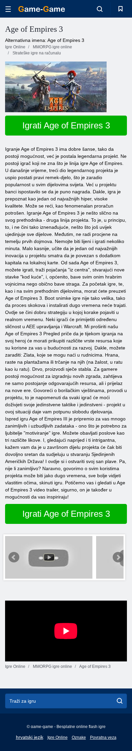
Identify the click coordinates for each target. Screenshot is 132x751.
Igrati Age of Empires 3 (66, 125)
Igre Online (57, 737)
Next (118, 557)
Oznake (79, 737)
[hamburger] (8, 9)
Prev (13, 557)
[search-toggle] (99, 8)
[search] (119, 701)
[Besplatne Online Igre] (41, 9)
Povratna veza (103, 737)
